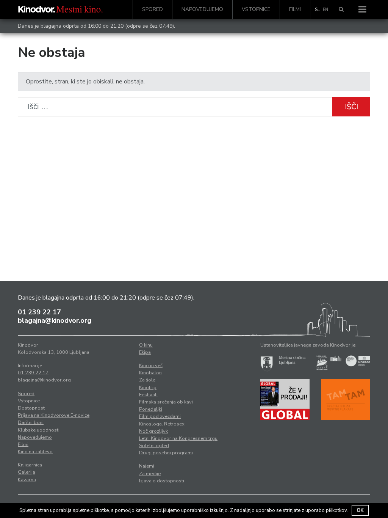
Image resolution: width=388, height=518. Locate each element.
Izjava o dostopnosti (161, 480)
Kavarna (27, 479)
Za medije (150, 473)
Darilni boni (31, 422)
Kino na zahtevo (35, 451)
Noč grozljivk (153, 431)
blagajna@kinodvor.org (54, 320)
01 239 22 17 (39, 312)
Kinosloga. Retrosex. (162, 424)
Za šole (147, 380)
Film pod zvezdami (160, 416)
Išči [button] (351, 107)
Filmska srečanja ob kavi (166, 402)
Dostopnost (31, 408)
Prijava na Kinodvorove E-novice (53, 415)
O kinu (146, 345)
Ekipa (145, 352)
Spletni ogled (154, 445)
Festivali (148, 394)
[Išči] (341, 9)
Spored (152, 9)
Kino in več (151, 365)
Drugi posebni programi (166, 452)
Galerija (26, 472)
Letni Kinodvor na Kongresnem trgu (178, 438)
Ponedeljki (150, 409)
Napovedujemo (202, 9)
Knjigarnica (30, 464)
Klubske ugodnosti (38, 430)
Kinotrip (147, 387)
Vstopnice (256, 9)
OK (360, 510)
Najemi (146, 466)
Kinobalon (150, 372)
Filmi (295, 9)
